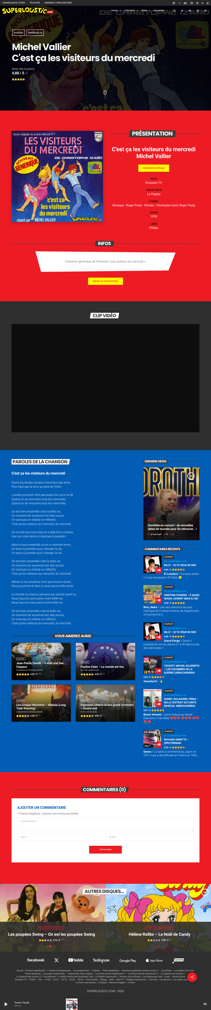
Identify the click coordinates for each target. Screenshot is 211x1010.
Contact (131, 982)
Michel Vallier (153, 156)
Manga (103, 979)
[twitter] (180, 4)
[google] (203, 4)
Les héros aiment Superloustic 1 (110, 974)
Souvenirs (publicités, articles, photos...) (140, 970)
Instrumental (92, 979)
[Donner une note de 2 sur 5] (16, 79)
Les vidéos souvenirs (184, 970)
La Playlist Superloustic (106, 976)
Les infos (153, 979)
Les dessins (165, 979)
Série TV (120, 979)
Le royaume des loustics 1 (173, 974)
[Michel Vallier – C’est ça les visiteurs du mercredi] (57, 221)
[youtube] (185, 4)
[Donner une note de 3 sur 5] (18, 79)
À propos (103, 982)
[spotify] (197, 4)
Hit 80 (72, 979)
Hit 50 (47, 979)
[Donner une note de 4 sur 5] (21, 79)
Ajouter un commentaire (105, 281)
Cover (167, 976)
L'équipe (96, 970)
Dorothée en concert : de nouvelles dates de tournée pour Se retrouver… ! (172, 527)
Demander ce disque (154, 168)
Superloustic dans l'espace (80, 974)
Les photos (166, 970)
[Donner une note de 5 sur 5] (23, 79)
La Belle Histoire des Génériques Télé (75, 976)
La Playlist (154, 194)
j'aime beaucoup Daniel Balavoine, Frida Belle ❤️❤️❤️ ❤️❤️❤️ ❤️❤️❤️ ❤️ (171, 718)
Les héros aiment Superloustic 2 (143, 974)
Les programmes (82, 970)
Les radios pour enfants (184, 979)
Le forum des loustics (86, 982)
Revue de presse (33, 974)
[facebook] (174, 4)
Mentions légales (117, 982)
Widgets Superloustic (137, 979)
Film (40, 979)
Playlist (18, 32)
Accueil (19, 970)
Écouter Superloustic (35, 970)
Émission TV (35, 32)
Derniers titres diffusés (130, 976)
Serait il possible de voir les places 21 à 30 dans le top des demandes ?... (171, 644)
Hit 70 (64, 979)
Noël (111, 979)
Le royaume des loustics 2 (28, 976)
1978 (153, 216)
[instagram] (191, 3)
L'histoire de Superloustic (59, 970)
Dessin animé (178, 976)
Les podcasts (49, 976)
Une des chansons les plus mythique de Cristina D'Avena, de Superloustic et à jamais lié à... (171, 611)
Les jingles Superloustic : (54, 974)
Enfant (33, 979)
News (151, 519)
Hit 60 (56, 979)
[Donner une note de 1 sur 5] (13, 79)
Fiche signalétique (110, 970)
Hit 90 (80, 979)
